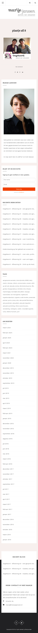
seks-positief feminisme (26, 300)
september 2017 (8, 484)
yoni (18, 311)
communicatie (21, 283)
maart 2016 (7, 534)
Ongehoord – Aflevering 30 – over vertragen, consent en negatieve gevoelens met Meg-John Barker (19, 259)
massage (27, 292)
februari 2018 (7, 464)
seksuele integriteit (24, 303)
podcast (5, 300)
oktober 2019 (7, 378)
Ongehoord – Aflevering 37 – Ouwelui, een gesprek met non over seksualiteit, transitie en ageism (19, 234)
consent (28, 283)
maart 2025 (7, 328)
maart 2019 (7, 408)
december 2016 (8, 519)
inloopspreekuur (12, 289)
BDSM (26, 280)
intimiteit (20, 289)
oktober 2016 (7, 529)
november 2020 (8, 358)
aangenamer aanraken (9, 280)
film (33, 286)
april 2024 (6, 343)
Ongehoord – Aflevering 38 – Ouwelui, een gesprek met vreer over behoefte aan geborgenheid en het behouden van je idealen (19, 229)
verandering (6, 309)
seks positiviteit (7, 303)
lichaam (28, 289)
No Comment (19, 67)
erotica (17, 286)
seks (17, 300)
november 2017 (8, 474)
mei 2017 (6, 494)
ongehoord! (24, 294)
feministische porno (25, 286)
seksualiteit (15, 303)
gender (5, 289)
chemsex (9, 283)
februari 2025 (7, 333)
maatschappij (6, 292)
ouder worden (24, 297)
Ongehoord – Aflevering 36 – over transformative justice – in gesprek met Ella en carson (19, 239)
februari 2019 (7, 413)
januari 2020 (7, 363)
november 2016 (8, 524)
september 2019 (8, 383)
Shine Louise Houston (21, 306)
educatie (12, 286)
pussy (13, 300)
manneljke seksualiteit (17, 292)
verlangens (13, 309)
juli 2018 (5, 444)
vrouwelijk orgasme (27, 309)
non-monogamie (15, 294)
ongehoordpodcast (8, 297)
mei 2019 (6, 398)
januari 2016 (7, 540)
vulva (4, 311)
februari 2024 (7, 348)
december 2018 (8, 423)
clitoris (15, 283)
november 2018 (8, 428)
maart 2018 (7, 459)
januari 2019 (7, 418)
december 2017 (8, 469)
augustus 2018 (7, 439)
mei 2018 (6, 454)
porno (10, 300)
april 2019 (6, 403)
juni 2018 (6, 449)
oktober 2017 (7, 479)
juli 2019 (5, 388)
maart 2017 (7, 504)
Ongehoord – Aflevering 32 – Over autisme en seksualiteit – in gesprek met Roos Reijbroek (19, 244)
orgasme (17, 297)
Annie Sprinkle (20, 280)
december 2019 (8, 368)
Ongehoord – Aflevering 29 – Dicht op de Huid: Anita (19, 264)
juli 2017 (5, 489)
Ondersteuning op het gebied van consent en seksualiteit (19, 249)
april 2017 (6, 499)
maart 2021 (7, 353)
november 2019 (8, 373)
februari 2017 (7, 509)
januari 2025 (7, 338)
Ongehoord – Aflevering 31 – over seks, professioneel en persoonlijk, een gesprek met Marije (19, 254)
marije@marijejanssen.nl (14, 605)
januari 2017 (7, 514)
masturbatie (6, 294)
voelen (19, 309)
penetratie (32, 297)
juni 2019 (6, 393)
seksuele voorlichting (9, 306)
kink (24, 289)
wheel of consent (11, 311)
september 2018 (8, 434)
